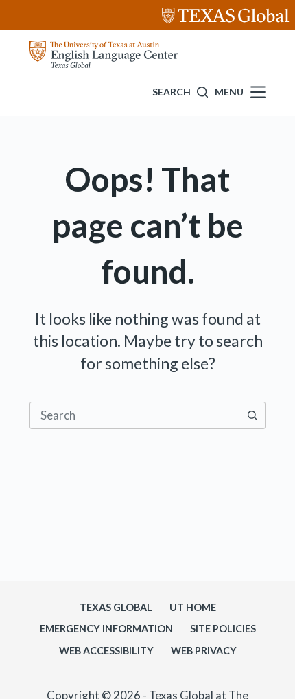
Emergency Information (106, 628)
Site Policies (223, 628)
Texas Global (116, 607)
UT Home (192, 607)
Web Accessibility (106, 650)
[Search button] (252, 415)
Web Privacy (204, 650)
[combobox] (134, 415)
